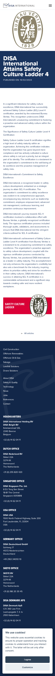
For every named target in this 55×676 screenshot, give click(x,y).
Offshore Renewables (13, 353)
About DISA (8, 378)
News (5, 391)
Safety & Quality (10, 382)
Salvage (6, 362)
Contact (6, 404)
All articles (29, 333)
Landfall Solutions (11, 366)
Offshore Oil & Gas (11, 358)
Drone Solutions (10, 370)
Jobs (5, 395)
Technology (8, 386)
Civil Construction (11, 349)
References (8, 399)
